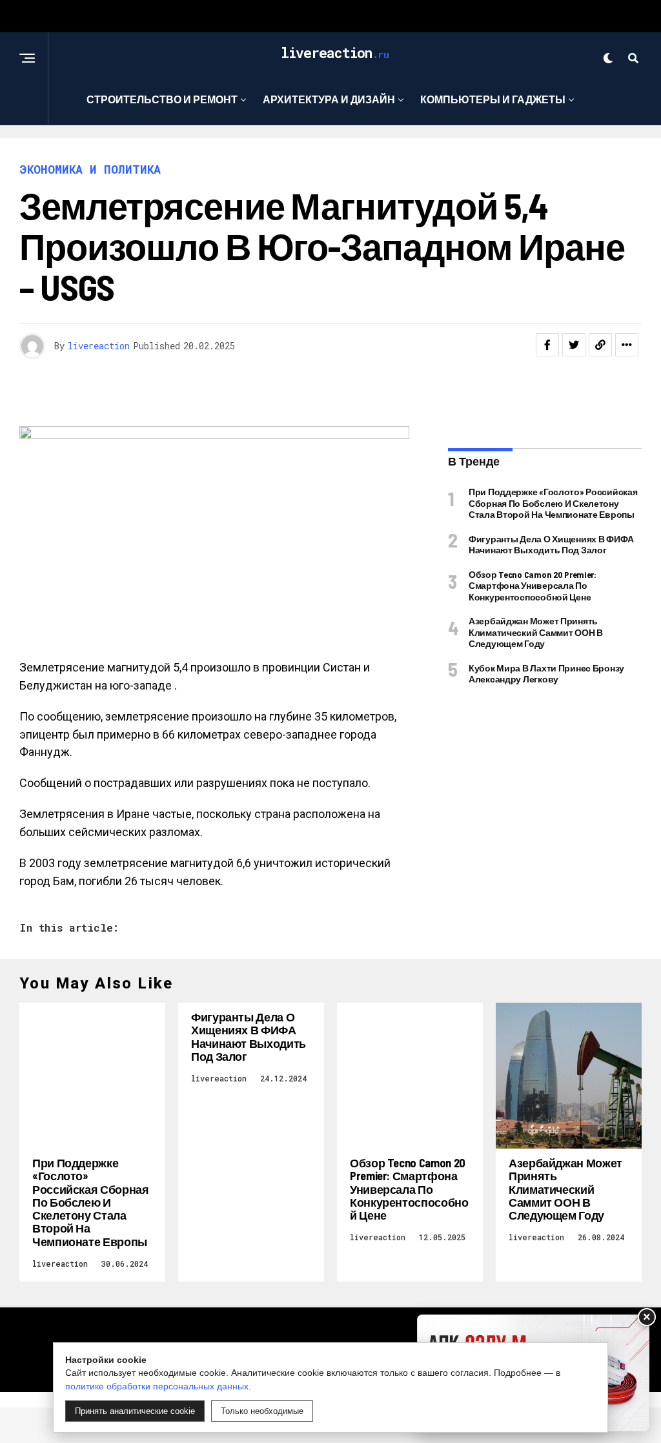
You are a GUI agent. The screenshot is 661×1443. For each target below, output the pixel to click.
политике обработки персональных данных (157, 1386)
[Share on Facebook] (547, 344)
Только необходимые (262, 1411)
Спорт (326, 152)
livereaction (99, 346)
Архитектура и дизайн (329, 99)
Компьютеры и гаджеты (492, 99)
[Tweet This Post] (573, 344)
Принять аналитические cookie (135, 1411)
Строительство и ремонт (162, 99)
